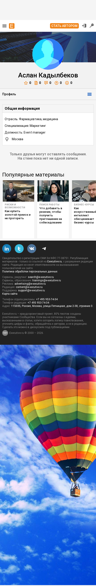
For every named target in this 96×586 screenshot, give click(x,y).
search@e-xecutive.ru (41, 277)
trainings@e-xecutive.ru (46, 280)
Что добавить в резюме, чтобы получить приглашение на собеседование (50, 215)
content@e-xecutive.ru (29, 287)
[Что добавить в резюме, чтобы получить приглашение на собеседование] (53, 191)
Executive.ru (54, 261)
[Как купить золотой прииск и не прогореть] (18, 191)
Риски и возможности (15, 206)
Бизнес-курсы (84, 204)
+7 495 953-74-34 (47, 299)
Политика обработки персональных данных (29, 271)
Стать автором (64, 26)
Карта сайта (9, 293)
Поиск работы (49, 204)
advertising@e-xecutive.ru (30, 283)
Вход (84, 25)
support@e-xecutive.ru (31, 290)
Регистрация (92, 25)
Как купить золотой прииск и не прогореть (18, 214)
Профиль (9, 94)
